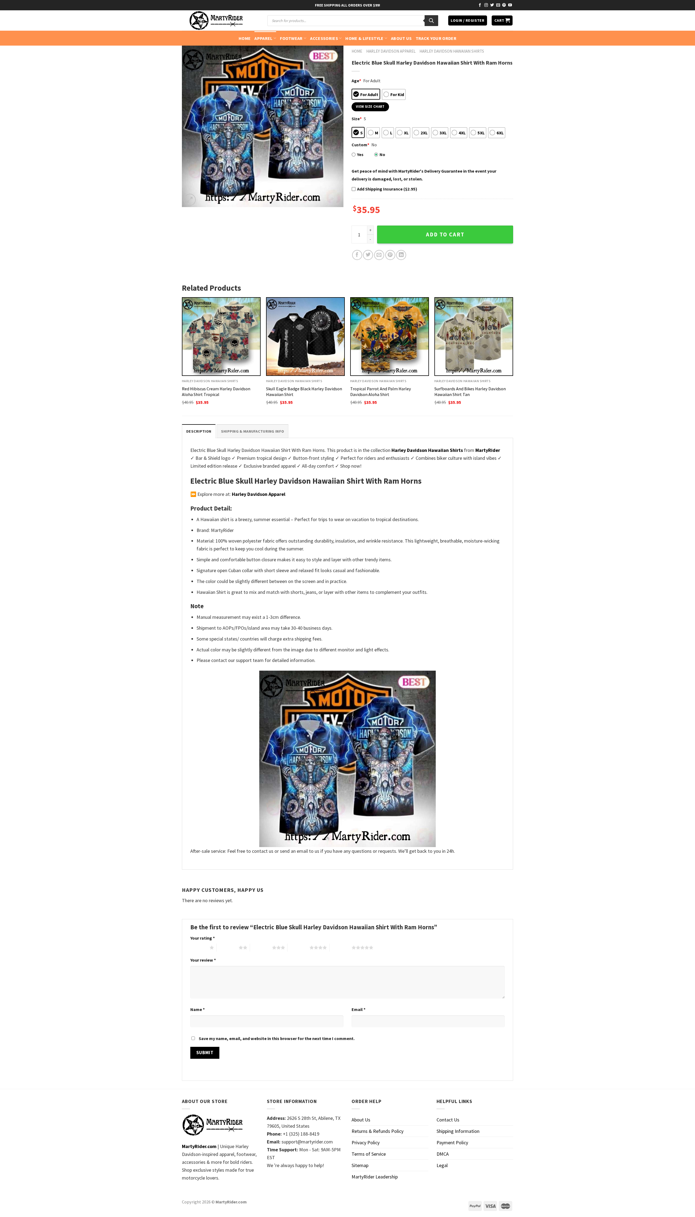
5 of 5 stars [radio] (341, 947)
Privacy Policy (366, 1142)
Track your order (436, 38)
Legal (442, 1165)
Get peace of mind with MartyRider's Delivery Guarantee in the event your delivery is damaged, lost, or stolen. (424, 175)
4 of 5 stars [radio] (298, 947)
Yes (360, 154)
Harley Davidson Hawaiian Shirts (451, 51)
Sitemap (360, 1165)
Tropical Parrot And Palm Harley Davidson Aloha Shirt (380, 391)
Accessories (324, 38)
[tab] (199, 431)
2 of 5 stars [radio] (228, 947)
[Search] (431, 20)
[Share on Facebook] (357, 255)
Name (197, 1009)
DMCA (443, 1154)
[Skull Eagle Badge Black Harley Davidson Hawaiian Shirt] (305, 336)
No (382, 154)
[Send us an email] (498, 5)
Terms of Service (369, 1154)
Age (356, 80)
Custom (360, 144)
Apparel (263, 38)
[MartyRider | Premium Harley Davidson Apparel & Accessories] (216, 20)
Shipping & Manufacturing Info (252, 431)
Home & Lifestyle (364, 38)
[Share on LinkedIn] (401, 255)
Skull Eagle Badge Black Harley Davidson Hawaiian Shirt (304, 391)
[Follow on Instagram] (486, 5)
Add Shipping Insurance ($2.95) (387, 189)
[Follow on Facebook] (480, 5)
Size (357, 118)
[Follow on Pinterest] (504, 5)
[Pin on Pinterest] (390, 255)
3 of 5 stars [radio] (261, 947)
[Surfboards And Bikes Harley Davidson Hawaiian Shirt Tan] (474, 336)
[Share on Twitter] (368, 255)
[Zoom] (190, 200)
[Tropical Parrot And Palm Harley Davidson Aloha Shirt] (389, 336)
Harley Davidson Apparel (391, 51)
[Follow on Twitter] (492, 5)
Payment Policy (452, 1142)
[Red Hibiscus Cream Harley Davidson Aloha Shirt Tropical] (221, 336)
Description (198, 431)
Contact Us (448, 1120)
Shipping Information (458, 1131)
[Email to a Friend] (379, 255)
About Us (401, 38)
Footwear (291, 38)
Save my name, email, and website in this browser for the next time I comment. (277, 1038)
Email (358, 1009)
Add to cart (445, 234)
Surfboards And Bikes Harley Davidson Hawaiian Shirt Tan (470, 391)
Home (245, 38)
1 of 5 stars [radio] (199, 947)
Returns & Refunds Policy (377, 1131)
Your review (203, 960)
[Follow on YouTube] (510, 5)
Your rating (202, 938)
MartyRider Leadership (375, 1177)
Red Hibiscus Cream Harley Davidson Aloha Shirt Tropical (216, 391)
